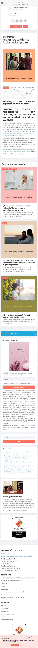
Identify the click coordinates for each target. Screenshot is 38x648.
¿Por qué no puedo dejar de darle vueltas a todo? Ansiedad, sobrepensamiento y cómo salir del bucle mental (18, 472)
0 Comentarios (27, 98)
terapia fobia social (9, 96)
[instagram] (17, 21)
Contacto (4, 589)
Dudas (4, 223)
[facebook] (13, 21)
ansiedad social (15, 87)
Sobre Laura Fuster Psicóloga (11, 580)
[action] (25, 26)
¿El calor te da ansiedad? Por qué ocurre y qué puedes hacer (16, 316)
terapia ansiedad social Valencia (23, 94)
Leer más (24, 510)
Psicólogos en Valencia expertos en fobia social (19, 102)
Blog (2, 595)
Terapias (4, 583)
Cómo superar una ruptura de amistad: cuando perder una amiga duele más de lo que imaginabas (19, 262)
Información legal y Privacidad (12, 597)
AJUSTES (16, 642)
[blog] (25, 21)
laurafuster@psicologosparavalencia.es (17, 556)
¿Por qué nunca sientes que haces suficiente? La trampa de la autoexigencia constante (17, 208)
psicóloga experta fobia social (23, 90)
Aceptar (15, 645)
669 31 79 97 (17, 26)
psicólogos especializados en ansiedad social (16, 151)
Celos (3, 617)
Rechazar (5, 645)
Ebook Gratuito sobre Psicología (13, 592)
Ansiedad (6, 87)
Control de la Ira (7, 619)
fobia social (25, 87)
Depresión (4, 608)
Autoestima (5, 611)
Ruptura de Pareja (7, 614)
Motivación (13, 168)
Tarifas (3, 586)
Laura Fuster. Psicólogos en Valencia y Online (17, 578)
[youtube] (21, 21)
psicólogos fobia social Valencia (13, 92)
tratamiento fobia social (24, 96)
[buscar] (19, 441)
